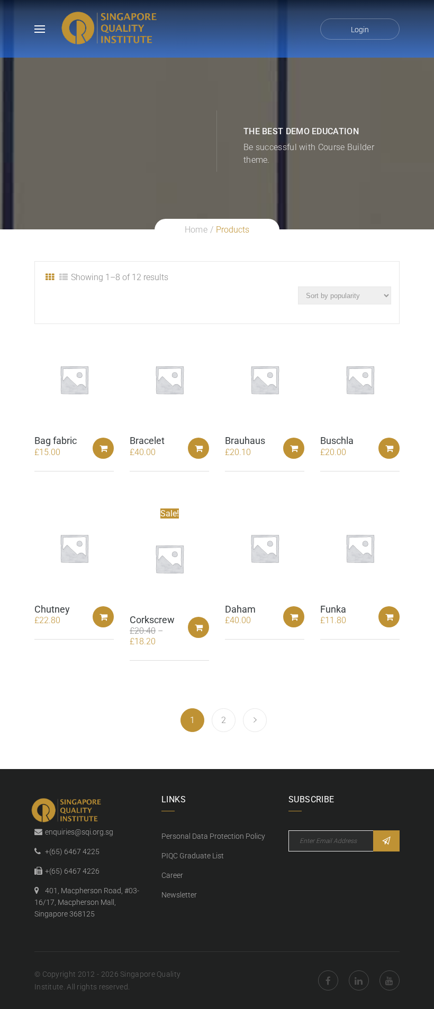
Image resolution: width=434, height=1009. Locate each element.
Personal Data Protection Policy (213, 836)
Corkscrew (152, 619)
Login (360, 29)
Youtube (389, 980)
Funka (333, 609)
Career (172, 875)
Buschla (337, 440)
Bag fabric (55, 440)
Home (196, 230)
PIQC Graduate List (192, 855)
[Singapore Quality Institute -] (111, 29)
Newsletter (179, 895)
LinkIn (359, 980)
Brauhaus (245, 440)
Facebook (328, 980)
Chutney (52, 609)
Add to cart (103, 448)
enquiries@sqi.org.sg (79, 832)
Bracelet (147, 440)
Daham (240, 609)
